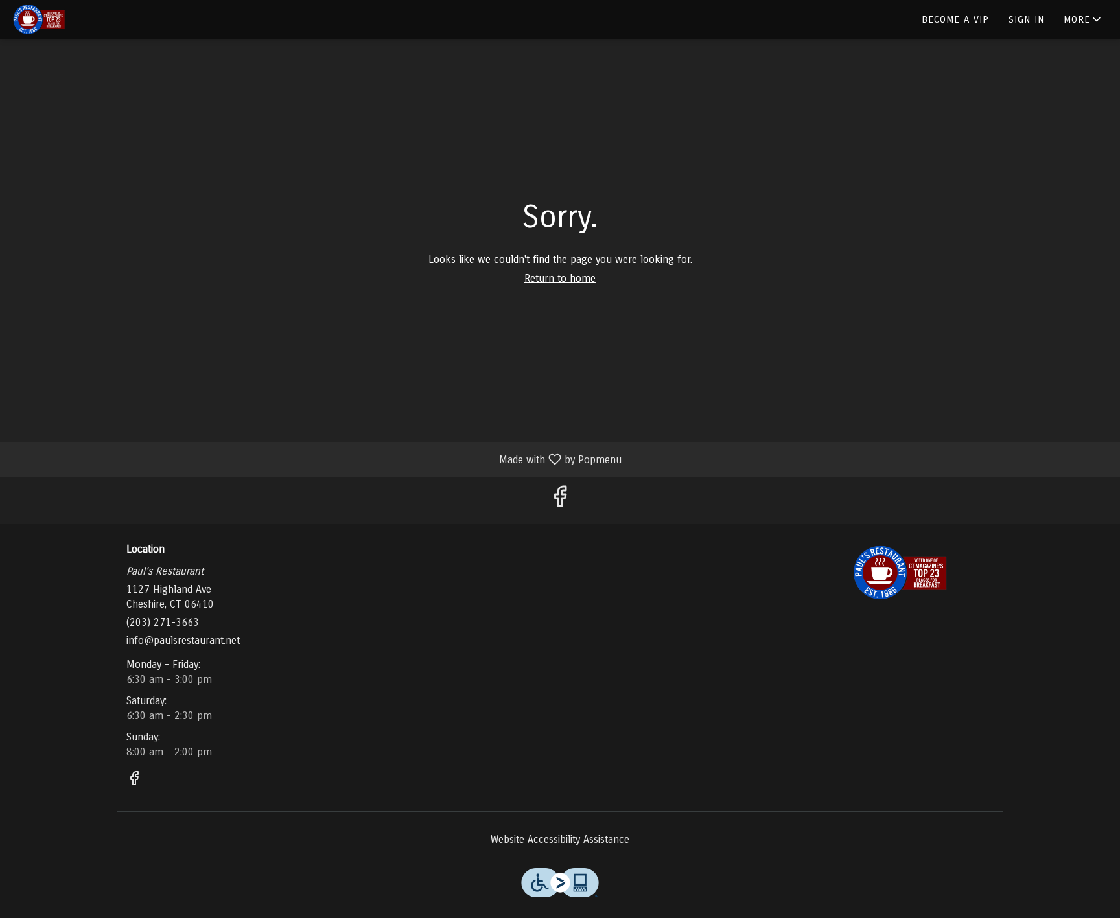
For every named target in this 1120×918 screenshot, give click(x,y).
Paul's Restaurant (900, 573)
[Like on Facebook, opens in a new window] (560, 500)
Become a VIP (955, 19)
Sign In (1026, 19)
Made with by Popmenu (316, 459)
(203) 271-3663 (162, 622)
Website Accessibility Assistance (560, 839)
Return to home (560, 278)
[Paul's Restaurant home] (68, 19)
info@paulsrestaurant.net (183, 640)
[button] (1083, 19)
